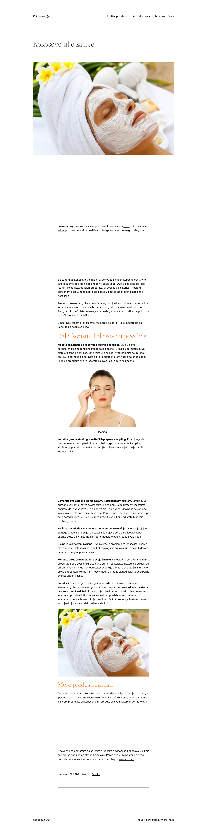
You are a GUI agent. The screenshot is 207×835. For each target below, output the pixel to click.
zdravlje (62, 230)
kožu (126, 226)
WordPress (167, 819)
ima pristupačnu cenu (127, 279)
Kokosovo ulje (41, 16)
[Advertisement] (103, 200)
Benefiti (96, 774)
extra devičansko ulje (93, 504)
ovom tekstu (126, 759)
